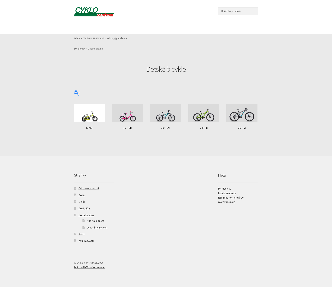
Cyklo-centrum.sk (89, 188)
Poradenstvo (151, 27)
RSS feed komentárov (230, 197)
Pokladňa (132, 27)
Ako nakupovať (95, 220)
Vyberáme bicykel (97, 227)
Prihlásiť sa (224, 188)
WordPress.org (227, 202)
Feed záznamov (227, 193)
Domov (81, 48)
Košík (105, 27)
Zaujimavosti (190, 27)
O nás (117, 27)
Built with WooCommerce (89, 267)
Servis (173, 27)
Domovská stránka (85, 27)
